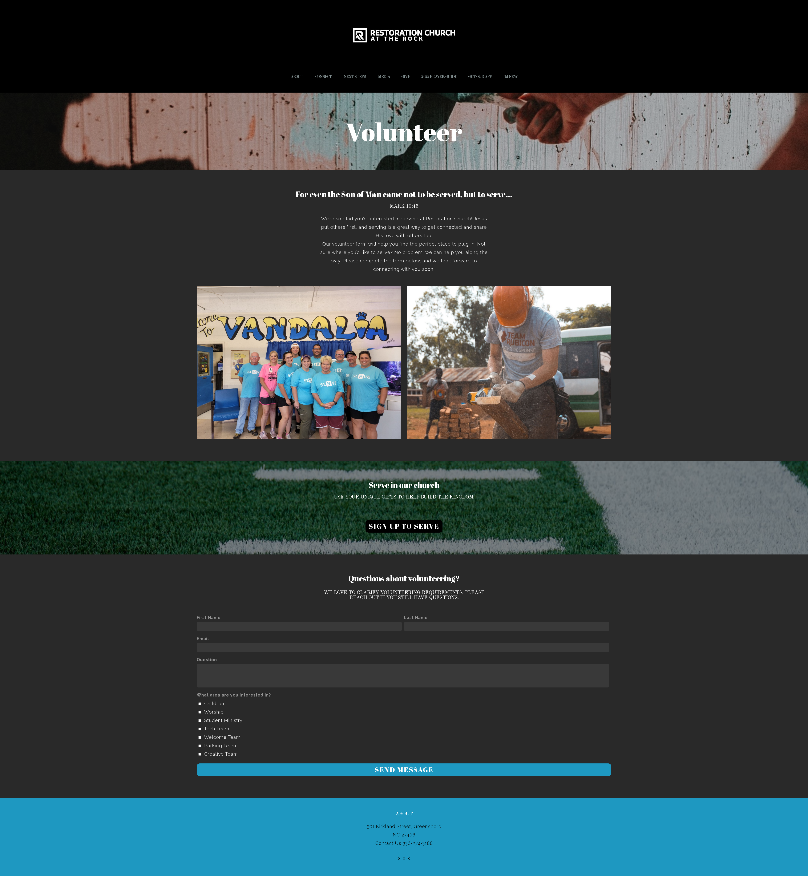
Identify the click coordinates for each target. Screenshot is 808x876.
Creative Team (221, 754)
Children (214, 703)
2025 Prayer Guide (439, 77)
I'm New (510, 77)
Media (384, 77)
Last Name (416, 617)
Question (207, 659)
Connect (323, 77)
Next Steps (355, 77)
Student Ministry (223, 720)
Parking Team (220, 745)
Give (405, 77)
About (297, 77)
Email (203, 638)
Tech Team (216, 728)
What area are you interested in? (234, 695)
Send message (404, 769)
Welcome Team (222, 737)
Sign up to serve (404, 526)
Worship (214, 712)
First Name (209, 617)
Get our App (480, 77)
